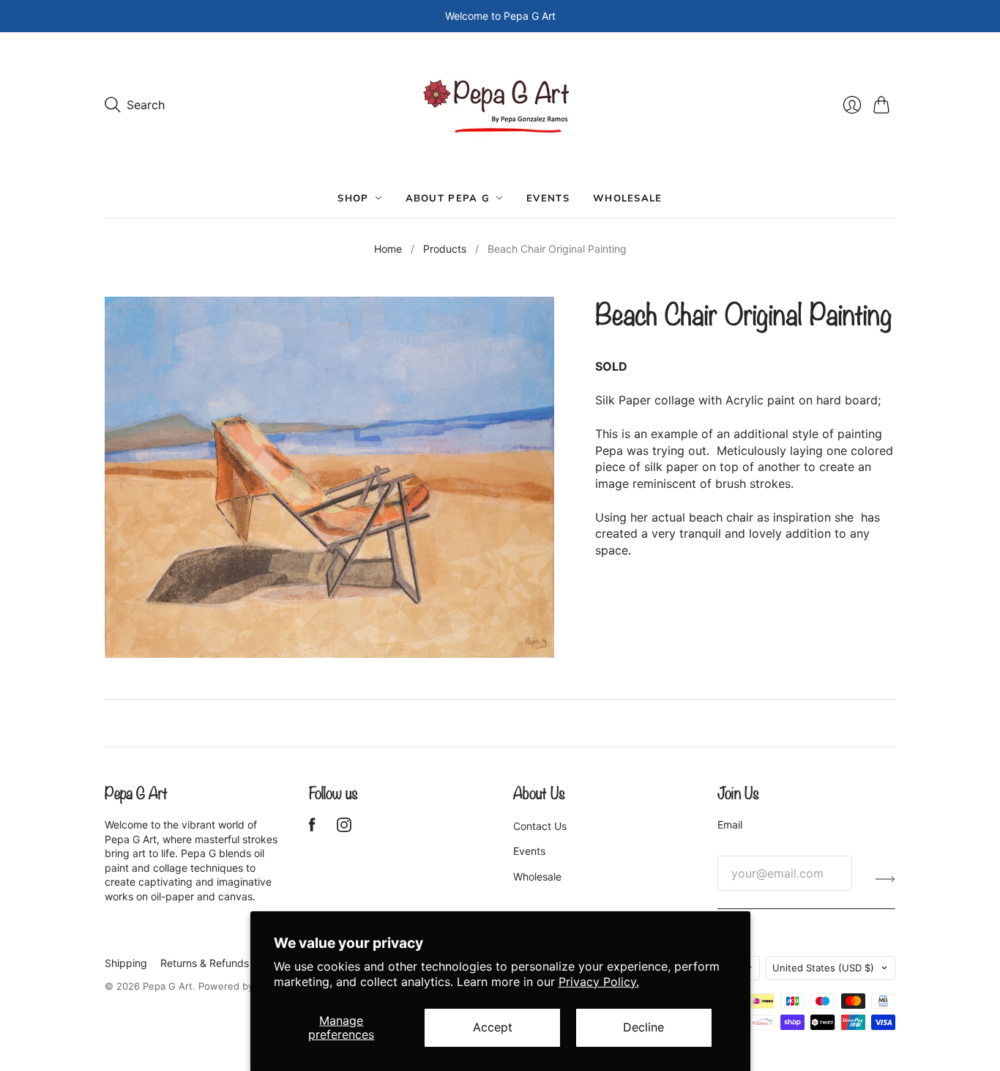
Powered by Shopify (244, 986)
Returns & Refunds (204, 963)
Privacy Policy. (599, 981)
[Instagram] (344, 827)
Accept (492, 1027)
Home (388, 248)
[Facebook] (312, 827)
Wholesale (628, 198)
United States (823, 968)
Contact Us (540, 826)
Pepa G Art (168, 986)
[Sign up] (885, 879)
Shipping (126, 963)
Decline (643, 1027)
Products (444, 248)
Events (548, 198)
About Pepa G (448, 198)
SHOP (352, 198)
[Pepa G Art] (500, 105)
